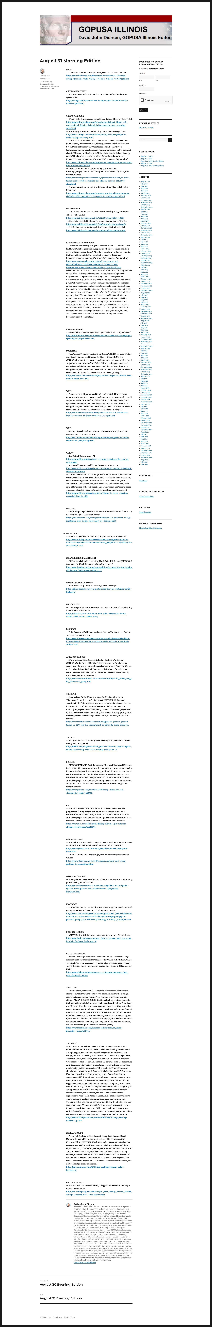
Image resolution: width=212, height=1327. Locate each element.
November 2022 (146, 286)
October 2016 (145, 455)
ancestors (43, 82)
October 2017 (145, 427)
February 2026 (146, 196)
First (140, 80)
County (49, 82)
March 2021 (145, 332)
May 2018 (144, 411)
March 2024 (145, 249)
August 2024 (145, 237)
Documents (143, 480)
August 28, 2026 (146, 159)
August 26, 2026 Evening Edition (152, 166)
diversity (50, 84)
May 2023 (144, 272)
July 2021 (144, 323)
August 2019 (145, 376)
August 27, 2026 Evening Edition (152, 161)
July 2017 (144, 434)
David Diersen (45, 75)
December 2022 (146, 284)
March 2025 (145, 221)
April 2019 (144, 386)
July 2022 (144, 295)
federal (42, 89)
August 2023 (145, 265)
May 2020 (144, 355)
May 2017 (144, 439)
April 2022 (144, 302)
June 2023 (144, 270)
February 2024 (146, 251)
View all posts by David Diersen (85, 1262)
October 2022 (145, 288)
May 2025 (144, 216)
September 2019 (146, 374)
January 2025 (145, 226)
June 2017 (144, 437)
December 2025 (146, 200)
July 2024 (144, 240)
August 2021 (145, 321)
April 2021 (144, 330)
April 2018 (144, 413)
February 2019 (146, 390)
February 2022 (146, 307)
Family (56, 86)
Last (157, 80)
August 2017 (145, 432)
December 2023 (146, 256)
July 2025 (144, 212)
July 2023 (144, 267)
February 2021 (146, 335)
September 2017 (146, 430)
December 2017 (146, 423)
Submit (143, 110)
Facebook (49, 86)
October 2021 (145, 316)
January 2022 (145, 309)
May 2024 (144, 244)
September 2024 (146, 235)
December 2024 (146, 228)
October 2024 (145, 233)
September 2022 (146, 291)
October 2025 (145, 205)
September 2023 (146, 263)
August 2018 (145, 404)
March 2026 (145, 193)
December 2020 (146, 339)
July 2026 (144, 184)
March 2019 (145, 388)
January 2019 (145, 393)
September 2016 (146, 457)
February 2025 (146, 223)
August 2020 (145, 349)
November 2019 (146, 369)
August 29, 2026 (146, 156)
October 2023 (145, 260)
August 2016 (145, 460)
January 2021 (145, 337)
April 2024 (144, 247)
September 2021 (146, 318)
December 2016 (146, 451)
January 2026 (145, 198)
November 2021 (146, 314)
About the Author (145, 512)
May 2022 (144, 300)
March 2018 (145, 416)
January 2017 (145, 448)
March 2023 (145, 277)
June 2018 (144, 409)
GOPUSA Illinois (45, 1317)
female (47, 89)
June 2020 (144, 353)
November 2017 (146, 425)
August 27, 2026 (146, 163)
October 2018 (145, 400)
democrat (43, 84)
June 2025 (144, 214)
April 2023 (144, 274)
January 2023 (145, 281)
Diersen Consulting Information (150, 528)
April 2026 (144, 191)
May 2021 (144, 328)
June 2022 (144, 298)
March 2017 (145, 444)
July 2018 (144, 406)
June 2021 (144, 325)
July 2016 (144, 462)
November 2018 (146, 397)
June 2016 (144, 464)
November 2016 (146, 453)
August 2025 (145, 209)
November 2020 (146, 342)
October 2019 (145, 372)
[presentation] (156, 100)
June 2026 (144, 186)
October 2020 (145, 344)
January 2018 (145, 420)
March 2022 (145, 304)
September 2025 (146, 207)
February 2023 (146, 279)
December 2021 (146, 311)
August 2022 (145, 293)
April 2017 (144, 441)
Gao (52, 89)
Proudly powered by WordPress (64, 1317)
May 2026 (144, 189)
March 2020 (145, 360)
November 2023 (146, 258)
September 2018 (146, 402)
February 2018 (146, 418)
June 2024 (144, 242)
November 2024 (146, 230)
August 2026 (145, 182)
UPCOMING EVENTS (146, 128)
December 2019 (146, 367)
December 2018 (146, 395)
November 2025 (146, 202)
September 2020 (146, 346)
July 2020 (144, 351)
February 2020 (146, 362)
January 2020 (145, 365)
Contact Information (146, 496)
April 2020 (144, 358)
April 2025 (144, 219)
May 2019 (144, 383)
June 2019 (144, 381)
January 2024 (145, 253)
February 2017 (146, 446)
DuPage (43, 86)
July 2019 (144, 379)
